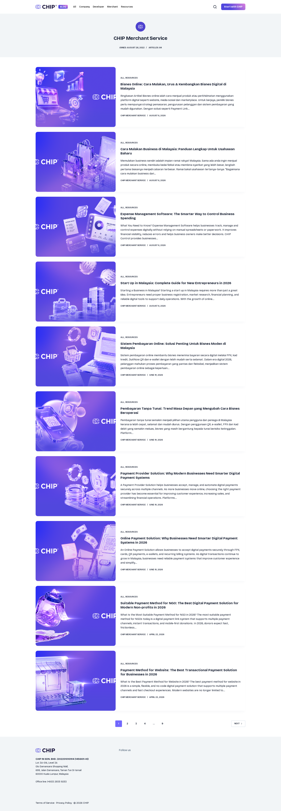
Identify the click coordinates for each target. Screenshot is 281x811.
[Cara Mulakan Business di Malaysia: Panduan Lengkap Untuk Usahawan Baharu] (76, 162)
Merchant (112, 6)
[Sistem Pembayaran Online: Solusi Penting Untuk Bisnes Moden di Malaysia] (76, 356)
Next (237, 723)
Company (84, 6)
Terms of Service (45, 802)
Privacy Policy (64, 802)
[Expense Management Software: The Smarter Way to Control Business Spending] (76, 227)
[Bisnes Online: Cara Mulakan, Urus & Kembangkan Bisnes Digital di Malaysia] (76, 97)
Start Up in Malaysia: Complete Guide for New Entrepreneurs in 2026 (175, 283)
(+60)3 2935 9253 (57, 781)
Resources (127, 6)
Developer (98, 6)
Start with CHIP (233, 6)
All (74, 6)
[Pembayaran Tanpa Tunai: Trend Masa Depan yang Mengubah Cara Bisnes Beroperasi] (76, 421)
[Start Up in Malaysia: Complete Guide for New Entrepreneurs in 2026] (76, 292)
